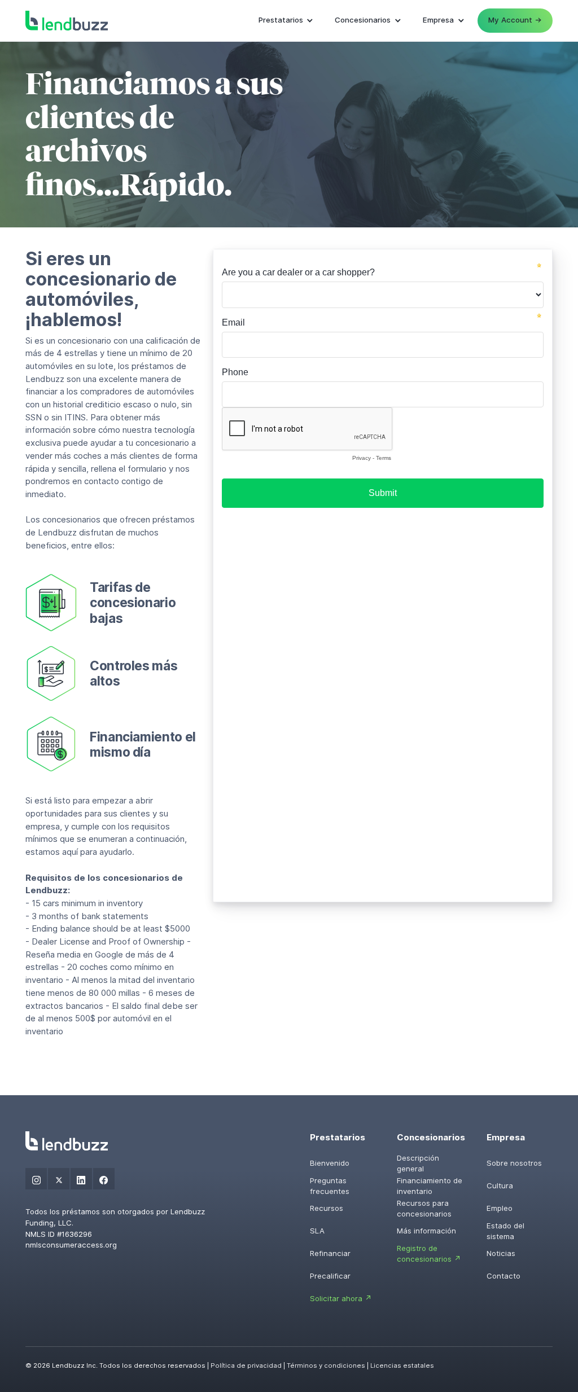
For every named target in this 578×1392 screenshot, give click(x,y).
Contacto (503, 1275)
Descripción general (418, 1163)
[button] (286, 20)
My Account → (515, 19)
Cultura (500, 1185)
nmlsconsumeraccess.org (71, 1244)
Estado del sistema (505, 1231)
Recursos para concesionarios (424, 1208)
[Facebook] (104, 1178)
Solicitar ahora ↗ (341, 1298)
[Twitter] (58, 1178)
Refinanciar (330, 1253)
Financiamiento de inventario (429, 1186)
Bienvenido (329, 1162)
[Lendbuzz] (66, 20)
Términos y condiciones (326, 1365)
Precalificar (330, 1275)
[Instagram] (36, 1178)
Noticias (501, 1253)
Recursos (326, 1208)
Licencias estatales (402, 1365)
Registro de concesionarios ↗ (429, 1254)
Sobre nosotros (514, 1162)
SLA (317, 1230)
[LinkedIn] (81, 1178)
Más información (426, 1230)
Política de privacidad (246, 1365)
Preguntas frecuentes (329, 1186)
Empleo (500, 1208)
